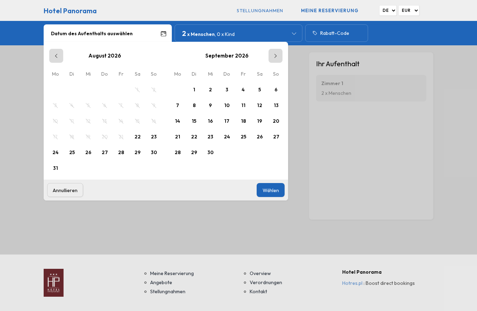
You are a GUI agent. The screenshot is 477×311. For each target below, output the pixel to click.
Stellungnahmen (260, 10)
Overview (260, 273)
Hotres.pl (352, 283)
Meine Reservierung (330, 10)
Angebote (161, 282)
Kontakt (258, 291)
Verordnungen (266, 282)
